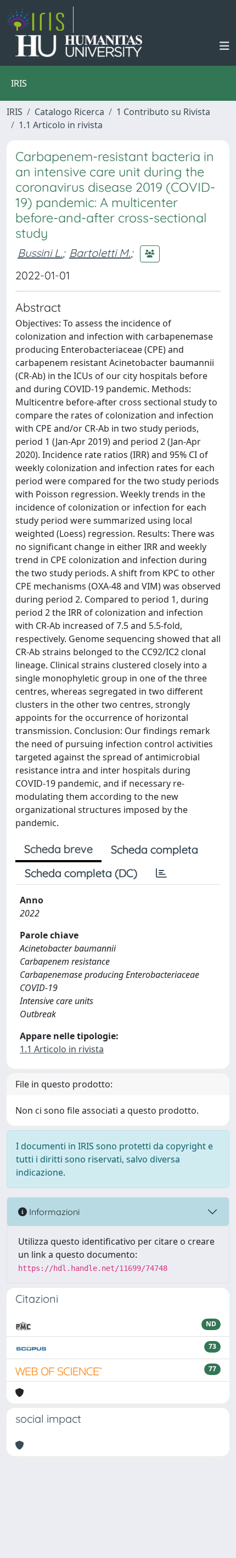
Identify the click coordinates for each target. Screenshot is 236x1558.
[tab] (161, 873)
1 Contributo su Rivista (163, 112)
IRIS (15, 112)
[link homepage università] (79, 46)
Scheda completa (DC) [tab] (81, 873)
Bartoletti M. (100, 253)
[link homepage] (40, 20)
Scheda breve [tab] (58, 849)
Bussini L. (40, 253)
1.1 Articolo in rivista (61, 125)
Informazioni (53, 1211)
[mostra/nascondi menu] (224, 46)
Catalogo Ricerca (69, 112)
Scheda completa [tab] (154, 849)
